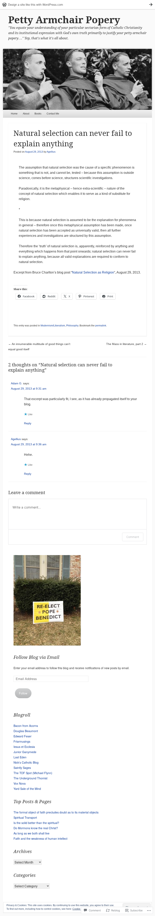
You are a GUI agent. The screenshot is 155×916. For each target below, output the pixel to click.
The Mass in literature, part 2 (126, 344)
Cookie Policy (80, 909)
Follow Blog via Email (36, 657)
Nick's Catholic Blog (26, 762)
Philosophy (72, 325)
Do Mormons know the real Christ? (36, 828)
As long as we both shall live (31, 833)
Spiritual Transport (25, 817)
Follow (23, 693)
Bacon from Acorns (26, 726)
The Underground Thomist (30, 778)
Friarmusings (22, 741)
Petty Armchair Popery (64, 20)
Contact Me (53, 113)
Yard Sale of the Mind (27, 789)
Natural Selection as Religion (93, 272)
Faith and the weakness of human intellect (40, 838)
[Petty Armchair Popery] (77, 79)
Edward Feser (22, 736)
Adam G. (16, 383)
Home (14, 113)
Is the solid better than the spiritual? (36, 823)
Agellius (51, 151)
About (26, 113)
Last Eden (20, 757)
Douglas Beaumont (26, 731)
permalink (100, 325)
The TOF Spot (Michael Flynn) (33, 773)
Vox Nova (20, 783)
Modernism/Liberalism (53, 325)
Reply (27, 423)
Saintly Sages (22, 768)
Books (38, 113)
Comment (132, 537)
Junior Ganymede (25, 752)
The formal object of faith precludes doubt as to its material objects (56, 812)
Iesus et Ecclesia (24, 747)
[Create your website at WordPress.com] (77, 4)
